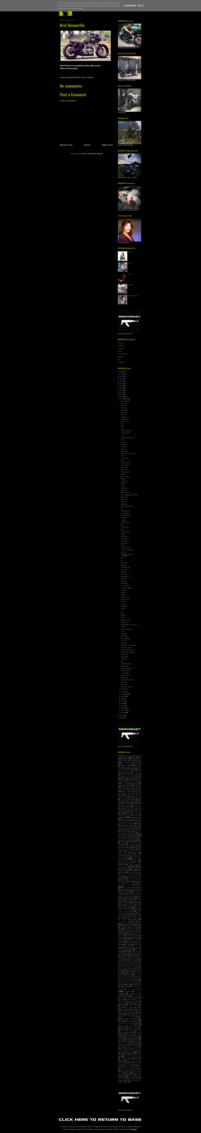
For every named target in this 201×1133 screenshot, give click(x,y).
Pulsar (130, 967)
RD (125, 973)
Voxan (121, 1062)
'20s (128, 755)
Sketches (128, 1002)
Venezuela (133, 1056)
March (123, 708)
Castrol (133, 800)
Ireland (119, 890)
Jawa (119, 893)
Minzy (133, 930)
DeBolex (137, 822)
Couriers (128, 814)
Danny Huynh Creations (124, 820)
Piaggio (119, 958)
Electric (133, 840)
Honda (120, 876)
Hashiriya (139, 869)
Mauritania (120, 921)
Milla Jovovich (133, 928)
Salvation (123, 595)
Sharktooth (124, 996)
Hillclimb (137, 873)
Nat (129, 946)
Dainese (138, 819)
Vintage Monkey (131, 1061)
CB (130, 802)
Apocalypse (130, 768)
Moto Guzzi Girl (125, 488)
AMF (131, 767)
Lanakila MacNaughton (133, 904)
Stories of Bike (126, 1016)
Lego (130, 908)
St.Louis (129, 1013)
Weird (132, 1065)
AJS (125, 765)
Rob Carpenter (137, 979)
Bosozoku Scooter (125, 670)
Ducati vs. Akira (125, 527)
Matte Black (132, 919)
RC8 (122, 560)
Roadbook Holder (127, 979)
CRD (119, 815)
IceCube (119, 883)
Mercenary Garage (135, 923)
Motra (127, 940)
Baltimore (127, 776)
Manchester (137, 916)
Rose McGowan (136, 983)
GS (128, 866)
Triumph (89, 77)
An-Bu (122, 631)
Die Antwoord (126, 826)
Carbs (139, 799)
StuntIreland (129, 1023)
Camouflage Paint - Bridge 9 (128, 453)
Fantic (119, 846)
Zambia (119, 1079)
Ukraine (139, 1052)
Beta (130, 777)
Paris (126, 956)
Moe (127, 931)
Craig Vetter (136, 814)
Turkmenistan (132, 1050)
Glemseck (135, 859)
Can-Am (122, 799)
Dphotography (124, 410)
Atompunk (136, 771)
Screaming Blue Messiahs (135, 993)
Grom (124, 866)
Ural (127, 1053)
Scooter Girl (124, 627)
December (124, 399)
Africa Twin (138, 764)
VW (126, 1062)
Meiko (122, 456)
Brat (78, 77)
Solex (134, 1005)
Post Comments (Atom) (92, 153)
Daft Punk (131, 819)
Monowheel (123, 933)
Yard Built (132, 1076)
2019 (121, 387)
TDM (123, 1034)
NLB (119, 950)
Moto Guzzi (135, 935)
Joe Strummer (121, 894)
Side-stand (127, 998)
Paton (121, 957)
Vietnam (130, 1059)
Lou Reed (120, 911)
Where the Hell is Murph (126, 1068)
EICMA (135, 839)
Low (83, 77)
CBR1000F (133, 803)
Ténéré (126, 1035)
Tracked (136, 1044)
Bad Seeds (124, 775)
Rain (122, 508)
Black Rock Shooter (126, 547)
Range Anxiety (129, 971)
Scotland (137, 991)
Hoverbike (121, 878)
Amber (122, 618)
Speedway (136, 1010)
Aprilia (139, 768)
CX (131, 817)
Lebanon (138, 907)
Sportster (130, 1012)
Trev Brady (133, 1045)
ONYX (119, 953)
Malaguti (124, 916)
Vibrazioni (138, 1058)
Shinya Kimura (135, 996)
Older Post (107, 145)
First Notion (120, 849)
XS (133, 1074)
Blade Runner (124, 689)
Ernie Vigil (138, 841)
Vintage (120, 1061)
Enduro (131, 841)
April (122, 705)
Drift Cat (123, 608)
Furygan (120, 855)
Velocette (127, 1056)
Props (121, 967)
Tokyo (119, 1041)
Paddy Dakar (128, 954)
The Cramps (128, 1037)
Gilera (133, 857)
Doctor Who (131, 284)
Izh (135, 890)
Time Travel (135, 1038)
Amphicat (135, 767)
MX (130, 944)
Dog (131, 831)
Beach (133, 776)
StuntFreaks (121, 1023)
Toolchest (129, 1042)
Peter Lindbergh (136, 957)
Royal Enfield (121, 984)
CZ (122, 819)
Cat (125, 802)
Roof (129, 983)
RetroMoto (137, 974)
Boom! (122, 426)
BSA (138, 788)
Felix (130, 846)
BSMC (119, 790)
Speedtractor (129, 1010)
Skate (136, 1001)
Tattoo (138, 1032)
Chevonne (123, 615)
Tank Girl (131, 1032)
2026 (121, 371)
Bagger (131, 775)
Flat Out (123, 442)
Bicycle (139, 777)
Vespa (139, 1056)
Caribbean (127, 800)
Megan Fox (124, 923)
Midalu (126, 928)
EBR (135, 836)
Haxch (125, 870)
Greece (119, 866)
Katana (138, 896)
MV (126, 944)
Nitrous (137, 949)
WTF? (121, 1074)
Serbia (134, 995)
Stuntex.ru (137, 1021)
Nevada (128, 947)
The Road (136, 1037)
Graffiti (124, 864)
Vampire (137, 1055)
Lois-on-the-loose (123, 910)
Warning (120, 1065)
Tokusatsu (135, 1039)
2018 (121, 390)
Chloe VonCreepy (125, 597)
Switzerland (124, 1029)
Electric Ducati (124, 622)
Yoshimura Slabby (125, 492)
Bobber (128, 783)
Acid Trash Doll (125, 654)
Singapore (131, 1001)
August (123, 696)
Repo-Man (136, 973)
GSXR (133, 866)
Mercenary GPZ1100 (127, 924)
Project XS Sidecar (136, 965)
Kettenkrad (120, 899)
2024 (121, 376)
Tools (137, 1042)
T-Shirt (139, 1029)
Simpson (130, 999)
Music (120, 944)
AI (121, 765)
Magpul (137, 914)
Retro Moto (124, 536)
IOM (138, 889)
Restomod (120, 974)
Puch (126, 967)
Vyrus (131, 1062)
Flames (133, 849)
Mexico (132, 927)
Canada (128, 799)
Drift (140, 833)
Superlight (135, 1024)
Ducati (122, 529)
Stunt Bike (120, 1021)
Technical (120, 1035)
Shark (140, 995)
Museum (137, 943)
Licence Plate (138, 908)
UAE (128, 1052)
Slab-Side (121, 1004)
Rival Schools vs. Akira (126, 647)
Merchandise (124, 927)
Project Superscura (124, 965)
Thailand (120, 1037)
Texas (131, 1035)
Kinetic (137, 899)
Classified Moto (130, 809)
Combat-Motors (137, 810)
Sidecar (120, 999)
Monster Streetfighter (126, 588)
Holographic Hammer (133, 875)
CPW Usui (123, 545)
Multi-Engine (130, 943)
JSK (123, 896)
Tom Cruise (128, 1041)
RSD (128, 984)
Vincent (136, 1059)
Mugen (119, 943)
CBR (119, 803)
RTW (133, 984)
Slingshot (131, 1004)
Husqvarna (130, 881)
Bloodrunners (123, 782)
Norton (130, 950)
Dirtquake (124, 830)
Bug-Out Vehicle (126, 791)
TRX (135, 1049)
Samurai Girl (124, 403)
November (124, 401)
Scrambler (121, 993)
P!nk (121, 954)
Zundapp (130, 1080)
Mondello (132, 931)
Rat (119, 973)
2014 (121, 715)
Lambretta (123, 904)
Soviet (139, 1007)
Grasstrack (131, 864)
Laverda (133, 905)
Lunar (134, 913)
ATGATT (127, 771)
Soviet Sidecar (124, 451)
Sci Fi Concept (124, 656)
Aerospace (137, 762)
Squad (122, 423)
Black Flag (135, 780)
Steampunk (121, 1015)
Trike (122, 1047)
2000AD (134, 759)
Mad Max (128, 914)
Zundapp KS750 (125, 513)
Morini (138, 934)
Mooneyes (120, 934)
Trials (139, 1045)
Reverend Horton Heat (123, 976)
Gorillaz (126, 862)
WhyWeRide (120, 1070)
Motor (125, 938)
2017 (121, 392)
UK (132, 1052)
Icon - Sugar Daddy (125, 638)
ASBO (133, 770)
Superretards (131, 1026)
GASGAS (121, 857)
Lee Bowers (124, 908)
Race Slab (123, 604)
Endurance (123, 841)
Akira (122, 558)
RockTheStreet (121, 982)
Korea (137, 901)
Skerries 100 (121, 1002)
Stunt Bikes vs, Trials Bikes (127, 652)
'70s (126, 757)
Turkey (125, 1050)
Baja (137, 775)
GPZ (140, 862)
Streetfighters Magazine (128, 1018)
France (134, 852)
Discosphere (132, 830)
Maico (119, 916)
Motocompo (137, 937)
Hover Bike (123, 581)
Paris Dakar (133, 956)
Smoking (139, 1004)
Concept (123, 812)
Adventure (125, 760)
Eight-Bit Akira (124, 497)
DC (123, 822)
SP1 (122, 1009)
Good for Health (125, 433)
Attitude (120, 773)
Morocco (120, 935)
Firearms (128, 847)
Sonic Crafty (124, 405)
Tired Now (123, 520)
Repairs (130, 973)
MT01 (129, 941)
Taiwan (119, 1032)
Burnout (132, 793)
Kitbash (120, 901)
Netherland (121, 947)
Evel (122, 611)
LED (119, 908)
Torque (123, 485)
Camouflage (138, 798)
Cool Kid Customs (134, 812)
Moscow (127, 935)
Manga (120, 917)
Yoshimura (122, 1077)
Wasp (127, 1065)
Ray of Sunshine (125, 540)
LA (140, 902)
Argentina (127, 770)
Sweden (124, 1028)
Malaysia (130, 916)
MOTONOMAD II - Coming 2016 (129, 624)
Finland (121, 847)
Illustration (136, 885)
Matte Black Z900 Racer (127, 506)
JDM (130, 893)
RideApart (122, 977)
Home (87, 145)
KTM (129, 902)
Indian (139, 887)
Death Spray (129, 822)
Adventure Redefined (126, 430)
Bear (138, 776)
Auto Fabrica (124, 538)
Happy (136, 867)
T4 (133, 1031)
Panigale (120, 956)
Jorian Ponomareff (132, 894)
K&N (134, 896)
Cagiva (127, 795)
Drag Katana (124, 684)
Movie (121, 941)
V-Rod (131, 1055)
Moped (126, 934)
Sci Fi (138, 989)
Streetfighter (137, 1016)
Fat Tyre (125, 846)
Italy (130, 890)
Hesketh (122, 873)
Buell (122, 661)
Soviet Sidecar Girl (125, 511)
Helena (123, 613)
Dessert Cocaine (125, 476)
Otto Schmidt (138, 953)
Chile (138, 805)
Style (135, 1023)
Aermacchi (124, 762)
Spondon (120, 1012)
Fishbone (127, 849)
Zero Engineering (134, 1079)
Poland (124, 960)
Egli (125, 839)
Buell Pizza (123, 479)
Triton (132, 1047)
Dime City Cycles (122, 828)
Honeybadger (129, 876)
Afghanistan (124, 764)
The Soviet (121, 1038)
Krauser (124, 902)
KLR (132, 901)
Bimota (138, 779)
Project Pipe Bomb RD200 (124, 964)
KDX (139, 898)
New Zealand (136, 947)
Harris (133, 869)
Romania (124, 983)
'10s (124, 755)
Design (139, 823)
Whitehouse (137, 1068)
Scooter (127, 991)
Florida (129, 851)
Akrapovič (137, 765)
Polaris (130, 960)
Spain (127, 1009)
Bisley (119, 780)
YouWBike (120, 356)
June (122, 701)
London (131, 910)
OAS (132, 951)
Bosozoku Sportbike (126, 668)
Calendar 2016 (121, 798)
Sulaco (122, 460)
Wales (136, 1062)
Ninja (131, 949)
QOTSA (126, 968)
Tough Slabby (124, 636)
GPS (136, 862)
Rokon (127, 982)
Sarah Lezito (130, 989)
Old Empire (137, 951)
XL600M (128, 1074)
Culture (136, 815)
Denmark (120, 823)
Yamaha (122, 1076)
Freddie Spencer (122, 854)
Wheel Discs (138, 1067)
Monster (131, 933)
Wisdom (139, 1070)
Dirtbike (138, 828)
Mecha (133, 921)
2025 (121, 374)
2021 (121, 383)
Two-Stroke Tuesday (133, 295)
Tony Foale (122, 1042)
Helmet (122, 872)
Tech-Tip (137, 1034)
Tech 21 (130, 1034)
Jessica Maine (136, 893)
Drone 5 (123, 601)
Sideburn (120, 351)
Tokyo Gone (124, 469)
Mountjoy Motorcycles (136, 940)
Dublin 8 (128, 834)
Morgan (132, 934)
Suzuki (139, 1026)
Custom (121, 817)
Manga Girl (123, 407)
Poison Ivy (123, 449)
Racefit (130, 970)
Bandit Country (124, 481)
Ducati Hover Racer (126, 620)
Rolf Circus (133, 982)
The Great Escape (125, 567)
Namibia (123, 946)
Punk (135, 967)
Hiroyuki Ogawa (121, 875)
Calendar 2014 (122, 796)
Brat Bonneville (125, 465)
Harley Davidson (123, 869)
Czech (126, 819)
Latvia (128, 905)
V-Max (126, 1055)
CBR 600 (125, 803)
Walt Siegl (128, 1064)
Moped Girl (123, 572)
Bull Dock (136, 791)
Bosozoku (127, 785)
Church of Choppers (123, 353)
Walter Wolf (136, 1064)
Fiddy (140, 846)
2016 (121, 394)
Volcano (139, 1061)
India (133, 887)
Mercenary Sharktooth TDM (133, 926)
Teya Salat (123, 590)
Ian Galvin (137, 881)
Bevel (134, 777)
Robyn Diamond (124, 980)
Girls (124, 859)
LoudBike (126, 911)
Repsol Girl (123, 565)
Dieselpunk (136, 826)
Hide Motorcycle (130, 873)
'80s (133, 757)
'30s (132, 755)
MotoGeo (120, 938)
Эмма (125, 1082)
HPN (130, 878)
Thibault (128, 1038)
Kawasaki (131, 898)
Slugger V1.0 (124, 643)
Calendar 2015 (134, 796)
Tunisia (119, 1050)
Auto (139, 773)
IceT (130, 883)
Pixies (138, 958)
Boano (123, 783)
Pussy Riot (120, 968)
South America (129, 1007)
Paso (140, 956)
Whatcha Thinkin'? (127, 1067)
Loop (122, 428)
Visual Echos (124, 606)
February (123, 710)
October (123, 691)
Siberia (119, 998)
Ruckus (127, 986)
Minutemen (126, 930)
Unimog (122, 1053)
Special (133, 1009)
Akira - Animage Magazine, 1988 (129, 495)
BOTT (135, 785)
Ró (128, 977)
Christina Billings (134, 808)
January (123, 712)
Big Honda (123, 483)
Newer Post (66, 145)
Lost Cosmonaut (125, 675)
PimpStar (133, 958)
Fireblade (137, 847)
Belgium (120, 777)
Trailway (120, 1045)
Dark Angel (130, 252)
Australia (127, 773)
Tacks (122, 435)
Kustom (135, 902)
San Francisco (135, 987)
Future (125, 855)
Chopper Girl (124, 499)
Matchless (137, 917)
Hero (140, 872)
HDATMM (139, 870)
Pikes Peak (126, 958)
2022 (121, 381)
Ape (123, 768)
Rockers (136, 980)
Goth (131, 862)
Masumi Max (130, 917)
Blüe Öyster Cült (132, 782)
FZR (131, 855)
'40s (136, 755)
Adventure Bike (136, 760)
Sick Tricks (123, 592)
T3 (128, 1031)
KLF (128, 901)
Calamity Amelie (135, 795)
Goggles (134, 861)
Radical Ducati (138, 970)
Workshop (125, 1073)
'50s (140, 755)
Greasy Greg (121, 345)
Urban (132, 1053)
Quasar (138, 968)
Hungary (127, 879)
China (119, 806)
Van (119, 1056)
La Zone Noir (121, 348)
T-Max (134, 1029)
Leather (129, 907)
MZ (118, 946)
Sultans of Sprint (123, 1024)
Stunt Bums (129, 1021)
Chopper (126, 806)
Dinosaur (130, 828)
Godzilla (127, 861)
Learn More (130, 6)
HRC (135, 878)
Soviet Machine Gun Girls (127, 679)
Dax (119, 822)
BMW (139, 782)
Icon (133, 883)
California (129, 798)
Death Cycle (124, 412)
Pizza (119, 960)
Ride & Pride (138, 976)
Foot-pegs (136, 851)
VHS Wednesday (128, 1058)
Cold (129, 810)
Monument (124, 444)
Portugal (120, 961)
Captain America (125, 574)
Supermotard (121, 1026)
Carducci (122, 800)
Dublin (122, 834)
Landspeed (121, 905)
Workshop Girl (124, 677)
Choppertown (124, 808)
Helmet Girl (124, 659)
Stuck (129, 1020)
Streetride (138, 1018)
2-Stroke (124, 759)
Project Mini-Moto (134, 962)
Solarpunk (129, 1005)
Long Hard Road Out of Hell (128, 437)
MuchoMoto (136, 941)
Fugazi (137, 854)
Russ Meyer (134, 986)
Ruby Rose (138, 984)
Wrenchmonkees (137, 1073)
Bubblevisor (132, 790)
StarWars (135, 1013)
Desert (131, 823)
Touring (128, 1044)
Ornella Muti (125, 953)
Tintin (119, 1039)
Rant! (137, 971)
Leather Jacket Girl (125, 462)
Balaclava (120, 776)
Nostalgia (120, 951)
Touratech (120, 1044)
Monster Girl (124, 579)
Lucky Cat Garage (126, 913)
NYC (127, 951)
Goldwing (120, 862)
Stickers (129, 1015)
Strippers (123, 1020)
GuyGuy (126, 867)
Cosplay (120, 814)
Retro (128, 975)
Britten (126, 787)
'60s (121, 757)
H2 (131, 867)
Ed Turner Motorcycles (126, 629)
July (122, 698)
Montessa (137, 933)
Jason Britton (136, 892)
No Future (123, 414)
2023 (121, 378)
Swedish (132, 1028)
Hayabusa (131, 870)
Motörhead (120, 940)
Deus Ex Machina (130, 825)
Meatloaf (127, 921)
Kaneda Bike (124, 417)
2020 (121, 385)
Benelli (125, 777)
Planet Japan (121, 362)
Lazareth (139, 905)
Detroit (122, 825)
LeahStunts (122, 907)
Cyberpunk (138, 817)
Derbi (126, 823)
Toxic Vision (124, 640)
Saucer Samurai (125, 458)
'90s (140, 757)
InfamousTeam (131, 889)
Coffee (124, 810)
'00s (119, 755)
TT (138, 1049)
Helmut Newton (133, 872)
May (122, 703)
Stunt (135, 1020)
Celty (128, 805)
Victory (122, 1059)
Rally (121, 971)
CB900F (136, 802)
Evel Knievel (132, 843)
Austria (134, 773)
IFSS (126, 885)
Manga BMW (124, 666)
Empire (139, 840)
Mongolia (139, 931)
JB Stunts (124, 893)
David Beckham (136, 820)
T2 (125, 1031)
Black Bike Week (127, 780)
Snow (122, 1005)
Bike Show (131, 779)
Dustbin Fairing (127, 836)
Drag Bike (131, 833)
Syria (130, 1029)
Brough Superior (122, 788)
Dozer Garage (138, 831)
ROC (131, 980)
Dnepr (139, 830)
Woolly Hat (128, 1071)
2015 (121, 397)
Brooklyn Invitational (135, 787)
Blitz (140, 780)
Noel (123, 950)
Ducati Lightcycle (125, 585)
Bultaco (126, 793)
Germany (127, 857)
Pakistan (137, 954)
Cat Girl (123, 440)
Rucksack (122, 986)
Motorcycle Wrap (134, 938)
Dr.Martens (122, 833)
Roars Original (124, 467)
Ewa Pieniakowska (125, 515)
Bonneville (70, 77)
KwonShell (123, 634)
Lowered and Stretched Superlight (127, 555)
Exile (129, 844)
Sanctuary (120, 989)
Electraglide (126, 840)
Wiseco (122, 1071)
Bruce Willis (131, 788)
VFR (121, 1058)
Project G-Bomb (124, 962)
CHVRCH (120, 809)
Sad (119, 987)
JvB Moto (128, 896)
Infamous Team (125, 421)
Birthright (130, 263)
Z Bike (136, 1077)
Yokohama (138, 1076)
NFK (119, 359)
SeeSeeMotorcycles (125, 995)
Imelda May (127, 887)
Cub (129, 815)
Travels (126, 1045)
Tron (123, 1049)
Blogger (134, 1129)
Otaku (131, 953)
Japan (126, 892)
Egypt (129, 839)
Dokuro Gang (124, 543)
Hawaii (121, 870)
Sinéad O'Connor (122, 1001)
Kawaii (123, 898)
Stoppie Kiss (124, 517)
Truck (129, 1049)
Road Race (134, 977)
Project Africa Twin (128, 961)
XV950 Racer (124, 504)
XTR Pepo (120, 342)
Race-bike (121, 970)
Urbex (138, 1053)
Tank (124, 1032)
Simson (137, 999)
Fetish (134, 846)
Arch (121, 770)
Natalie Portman (135, 946)
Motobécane (129, 937)
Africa (130, 764)
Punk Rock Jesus (125, 576)
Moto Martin (121, 937)
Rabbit (122, 524)
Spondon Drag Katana (126, 686)
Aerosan (130, 762)
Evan (122, 843)
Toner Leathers (125, 673)
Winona (127, 1070)
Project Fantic (138, 961)
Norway (137, 950)
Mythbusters (137, 944)
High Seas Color (125, 599)
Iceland (124, 883)
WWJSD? (123, 474)
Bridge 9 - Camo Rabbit (127, 550)
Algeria (119, 767)
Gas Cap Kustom (137, 855)
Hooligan (137, 876)
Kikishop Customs (129, 899)
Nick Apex (125, 949)
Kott (119, 902)
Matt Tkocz (121, 919)
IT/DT (125, 890)
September (124, 694)
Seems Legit (124, 569)
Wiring (132, 1070)
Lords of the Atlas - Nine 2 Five (129, 645)
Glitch (119, 861)
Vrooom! (123, 534)
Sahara (125, 987)
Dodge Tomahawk (124, 831)
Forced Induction (122, 852)
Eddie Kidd (133, 837)
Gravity (137, 864)
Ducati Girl (130, 273)
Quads (131, 968)
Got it (141, 6)
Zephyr (126, 1079)
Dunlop (119, 836)
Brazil (122, 787)
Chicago (133, 805)
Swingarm (138, 1028)
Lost (137, 910)
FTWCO (131, 854)
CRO (124, 815)
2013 (121, 717)
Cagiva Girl (123, 490)
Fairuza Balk (136, 844)
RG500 (131, 976)
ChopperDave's (137, 806)
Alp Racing (125, 767)
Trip (128, 1047)
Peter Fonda (128, 957)
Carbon (133, 799)
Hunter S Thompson (136, 879)
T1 (121, 1031)
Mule (124, 943)
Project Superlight (137, 964)
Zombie (120, 1080)
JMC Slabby (124, 682)
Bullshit (119, 793)
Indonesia (123, 889)
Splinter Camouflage (126, 663)
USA (119, 1055)
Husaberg (122, 881)
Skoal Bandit (136, 1002)
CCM (124, 805)
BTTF (124, 790)
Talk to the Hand (125, 522)
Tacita (138, 1031)
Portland (136, 960)
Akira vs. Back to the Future (128, 650)
